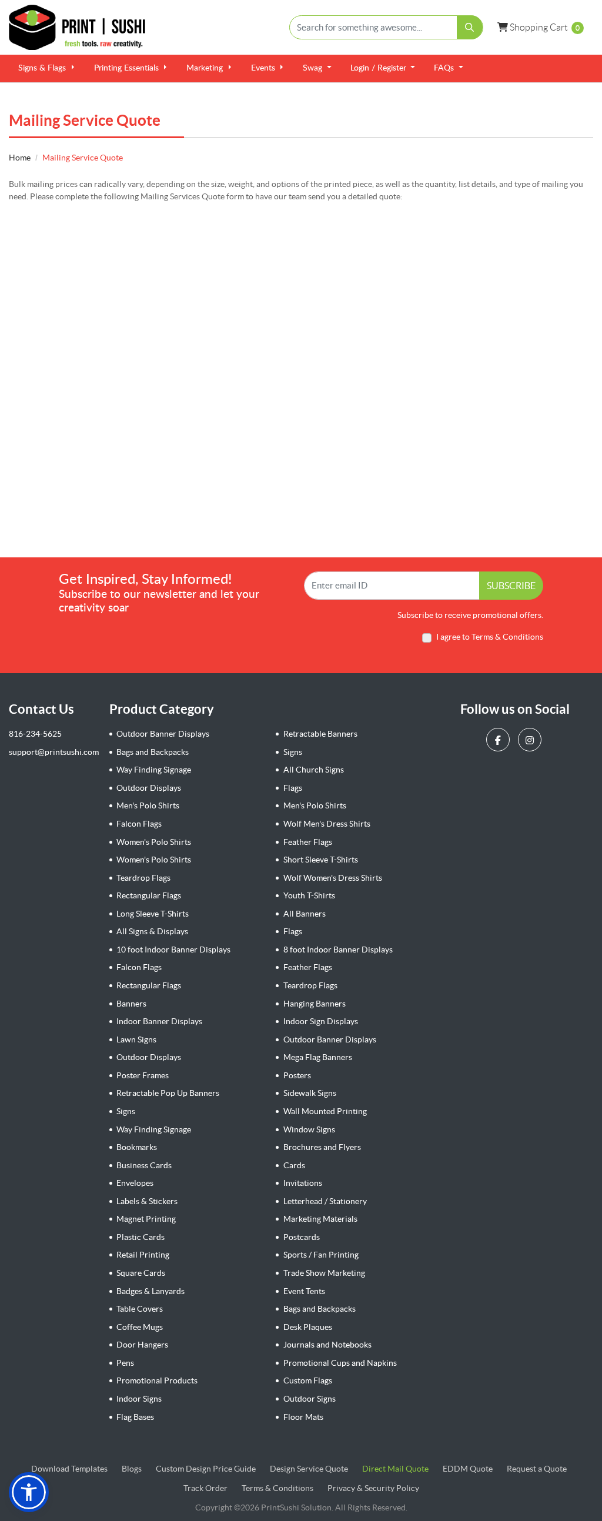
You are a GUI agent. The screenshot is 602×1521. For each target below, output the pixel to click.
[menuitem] (47, 68)
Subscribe (511, 585)
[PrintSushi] (82, 27)
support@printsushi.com (54, 752)
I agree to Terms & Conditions (489, 636)
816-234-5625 (35, 733)
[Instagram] (531, 739)
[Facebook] (499, 739)
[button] (29, 1492)
